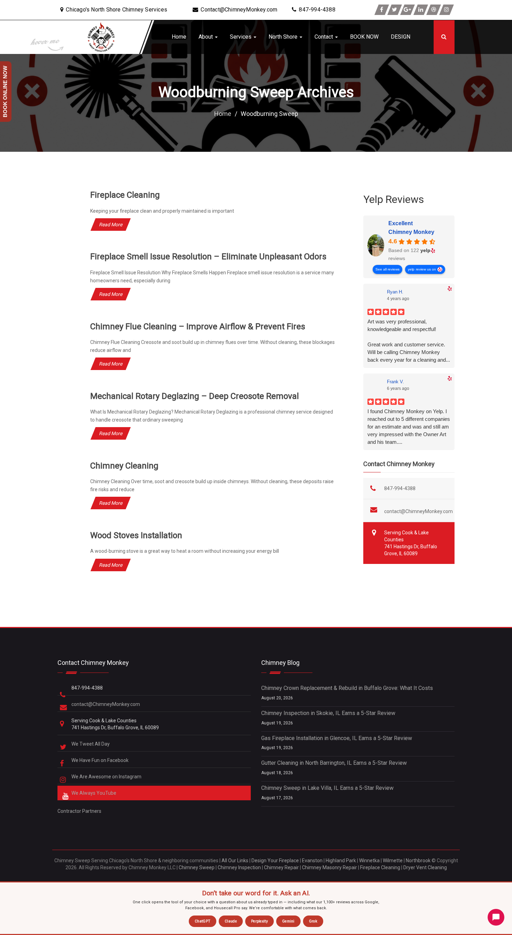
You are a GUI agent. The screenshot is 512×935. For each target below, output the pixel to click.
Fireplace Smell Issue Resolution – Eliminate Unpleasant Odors (208, 256)
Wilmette (393, 860)
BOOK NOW (364, 36)
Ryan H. (395, 291)
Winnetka (369, 860)
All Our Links (235, 860)
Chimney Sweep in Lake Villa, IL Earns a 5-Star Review (327, 788)
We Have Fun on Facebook (100, 760)
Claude (231, 921)
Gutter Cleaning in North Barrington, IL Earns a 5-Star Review (334, 763)
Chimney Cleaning (124, 466)
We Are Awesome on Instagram (106, 776)
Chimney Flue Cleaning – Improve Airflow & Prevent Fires (197, 326)
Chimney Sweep (197, 867)
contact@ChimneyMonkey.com (418, 511)
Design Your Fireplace (275, 860)
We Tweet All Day (91, 744)
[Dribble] (433, 10)
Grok (313, 921)
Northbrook (418, 860)
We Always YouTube (94, 793)
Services (241, 36)
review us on (426, 269)
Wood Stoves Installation (136, 535)
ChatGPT (202, 921)
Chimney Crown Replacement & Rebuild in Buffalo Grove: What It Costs (347, 688)
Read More (110, 224)
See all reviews (387, 269)
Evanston (312, 860)
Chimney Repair (281, 867)
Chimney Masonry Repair (329, 867)
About (206, 36)
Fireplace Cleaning (125, 195)
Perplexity (259, 921)
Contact (324, 36)
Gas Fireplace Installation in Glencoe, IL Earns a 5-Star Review (336, 738)
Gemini (288, 921)
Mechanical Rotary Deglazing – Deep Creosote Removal (194, 396)
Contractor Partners (79, 811)
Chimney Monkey (411, 232)
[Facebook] (381, 10)
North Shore (284, 36)
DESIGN (400, 36)
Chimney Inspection (239, 867)
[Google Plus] (407, 10)
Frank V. (395, 381)
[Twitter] (394, 10)
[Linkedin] (420, 10)
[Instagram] (446, 10)
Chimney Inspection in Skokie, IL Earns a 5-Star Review (328, 713)
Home (179, 36)
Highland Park (341, 860)
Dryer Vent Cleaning (425, 867)
